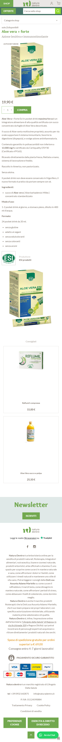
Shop (6, 3)
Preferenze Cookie (14, 723)
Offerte (8, 11)
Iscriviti (31, 515)
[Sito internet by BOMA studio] (58, 738)
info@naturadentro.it (44, 693)
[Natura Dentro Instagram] (34, 546)
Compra (22, 109)
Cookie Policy (43, 705)
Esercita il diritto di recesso (43, 723)
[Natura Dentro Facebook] (27, 546)
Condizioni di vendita (31, 711)
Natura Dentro (31, 3)
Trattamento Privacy (22, 705)
